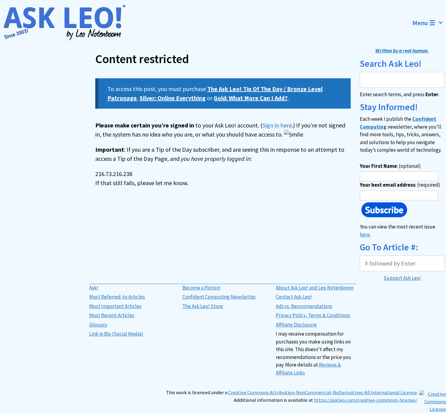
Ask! (93, 287)
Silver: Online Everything (173, 98)
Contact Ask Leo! (294, 296)
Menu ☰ (423, 23)
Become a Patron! (201, 287)
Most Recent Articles (111, 315)
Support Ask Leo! (402, 278)
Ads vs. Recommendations (304, 306)
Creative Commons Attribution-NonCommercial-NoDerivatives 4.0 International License (322, 392)
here (365, 234)
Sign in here (277, 125)
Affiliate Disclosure (296, 324)
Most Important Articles (115, 306)
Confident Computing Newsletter (219, 296)
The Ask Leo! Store (202, 306)
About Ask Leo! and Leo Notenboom (315, 287)
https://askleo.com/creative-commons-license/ (365, 400)
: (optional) (390, 166)
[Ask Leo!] (68, 23)
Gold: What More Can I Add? (251, 98)
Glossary (98, 324)
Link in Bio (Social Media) (116, 333)
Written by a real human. (402, 50)
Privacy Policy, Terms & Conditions (313, 315)
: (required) (400, 184)
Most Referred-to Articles (117, 296)
